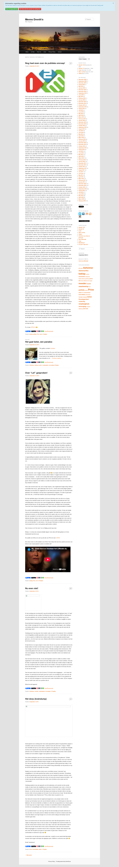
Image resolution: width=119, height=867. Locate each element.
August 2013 (82, 129)
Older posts (28, 855)
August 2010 (82, 190)
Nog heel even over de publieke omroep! (45, 63)
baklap (31, 334)
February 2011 (82, 180)
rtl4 (37, 580)
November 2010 (82, 185)
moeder (40, 365)
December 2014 (82, 101)
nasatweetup (83, 286)
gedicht (91, 278)
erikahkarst (87, 276)
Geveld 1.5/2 (82, 65)
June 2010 (81, 194)
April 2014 (81, 115)
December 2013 (82, 122)
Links (45, 52)
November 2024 (82, 79)
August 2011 (82, 170)
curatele (87, 274)
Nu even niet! (31, 588)
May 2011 (81, 175)
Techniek (81, 297)
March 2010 (81, 199)
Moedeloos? (82, 242)
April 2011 (81, 177)
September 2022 (83, 81)
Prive (38, 334)
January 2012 (82, 161)
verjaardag (82, 301)
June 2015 (81, 95)
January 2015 (82, 100)
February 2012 (82, 160)
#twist (81, 268)
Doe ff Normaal (82, 239)
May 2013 (81, 134)
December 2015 (82, 89)
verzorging (51, 365)
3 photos (52, 348)
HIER (58, 538)
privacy (86, 290)
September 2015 (83, 93)
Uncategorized (84, 299)
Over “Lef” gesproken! (36, 372)
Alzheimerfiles (83, 271)
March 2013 (81, 137)
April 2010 (81, 197)
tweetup (85, 297)
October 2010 (82, 187)
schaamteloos (87, 292)
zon (87, 308)
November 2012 (82, 144)
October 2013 (82, 125)
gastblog (87, 278)
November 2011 (82, 165)
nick (90, 286)
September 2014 (83, 107)
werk (41, 334)
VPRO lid (33, 327)
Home (27, 52)
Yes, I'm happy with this (11, 9)
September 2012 (83, 148)
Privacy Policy (52, 52)
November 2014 (82, 103)
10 (70, 373)
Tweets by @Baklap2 (83, 261)
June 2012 (81, 153)
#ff (79, 268)
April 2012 (81, 156)
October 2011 (82, 166)
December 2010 (82, 183)
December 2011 (82, 163)
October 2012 (82, 146)
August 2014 (82, 108)
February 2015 (82, 98)
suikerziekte (87, 294)
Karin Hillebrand (84, 280)
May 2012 (81, 154)
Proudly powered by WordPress (63, 861)
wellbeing (81, 308)
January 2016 (82, 88)
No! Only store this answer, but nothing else (30, 9)
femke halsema (82, 278)
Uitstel (80, 73)
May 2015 (81, 96)
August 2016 (82, 84)
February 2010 (82, 201)
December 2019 (82, 83)
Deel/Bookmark (48, 331)
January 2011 (82, 182)
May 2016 (81, 86)
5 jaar (80, 70)
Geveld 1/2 (81, 68)
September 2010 (83, 189)
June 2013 (81, 132)
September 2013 (83, 127)
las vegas (90, 280)
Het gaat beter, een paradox (38, 341)
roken (80, 292)
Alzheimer (32, 365)
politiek (34, 334)
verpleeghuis (45, 365)
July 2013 (81, 130)
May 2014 (81, 113)
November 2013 (82, 124)
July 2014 (81, 110)
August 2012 (82, 149)
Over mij (39, 52)
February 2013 (82, 139)
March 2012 (81, 158)
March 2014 (81, 117)
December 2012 (82, 142)
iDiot (80, 280)
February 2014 (82, 118)
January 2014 (82, 120)
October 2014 (82, 105)
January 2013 (82, 141)
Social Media (35, 849)
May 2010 (81, 195)
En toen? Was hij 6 (83, 244)
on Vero (32, 52)
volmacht (88, 306)
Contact (60, 52)
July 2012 (81, 151)
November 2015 (82, 91)
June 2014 (81, 112)
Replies (45, 334)
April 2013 (81, 136)
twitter (40, 849)
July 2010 (81, 192)
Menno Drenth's (34, 19)
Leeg (80, 241)
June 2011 (81, 173)
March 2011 (81, 178)
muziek (89, 284)
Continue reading (57, 358)
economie (82, 276)
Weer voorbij (82, 71)
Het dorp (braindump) (36, 698)
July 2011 (81, 171)
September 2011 (83, 168)
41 (70, 588)
